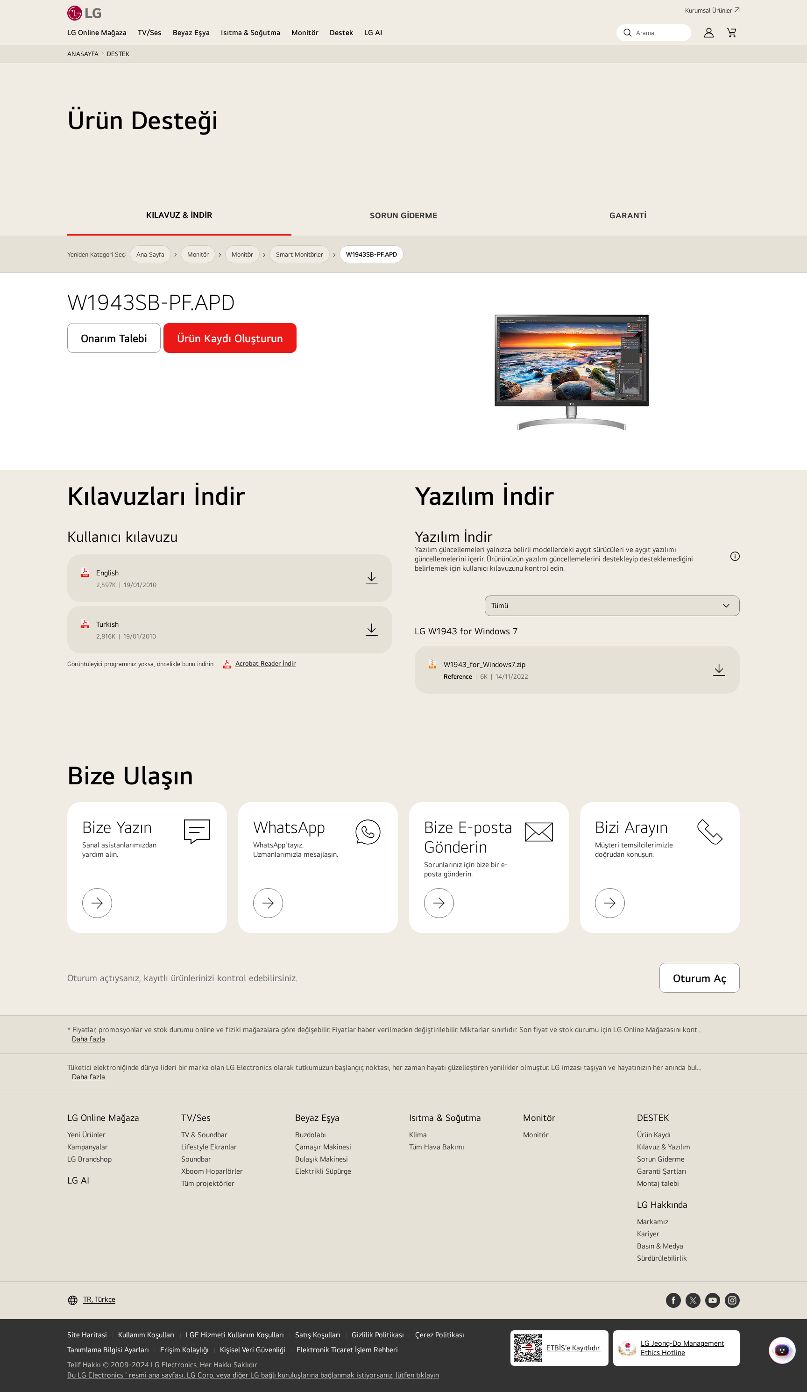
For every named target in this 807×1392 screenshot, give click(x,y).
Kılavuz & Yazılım (663, 1146)
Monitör (305, 32)
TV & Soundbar (204, 1134)
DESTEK (118, 53)
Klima (418, 1134)
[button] (653, 32)
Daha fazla (88, 1038)
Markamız (652, 1221)
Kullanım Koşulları (146, 1334)
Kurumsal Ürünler (708, 10)
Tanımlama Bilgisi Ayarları (108, 1349)
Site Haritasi (87, 1334)
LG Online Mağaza (97, 32)
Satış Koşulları (317, 1334)
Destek (341, 32)
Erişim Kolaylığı (184, 1349)
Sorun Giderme (661, 1159)
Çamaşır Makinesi (323, 1146)
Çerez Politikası (439, 1334)
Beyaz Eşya (191, 32)
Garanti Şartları (662, 1171)
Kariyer (648, 1233)
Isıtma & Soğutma (250, 32)
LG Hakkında (662, 1204)
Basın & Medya (660, 1245)
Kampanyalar (87, 1146)
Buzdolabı (310, 1134)
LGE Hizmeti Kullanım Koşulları (235, 1334)
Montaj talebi (658, 1183)
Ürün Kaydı (654, 1134)
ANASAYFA (83, 53)
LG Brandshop (89, 1159)
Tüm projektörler (207, 1183)
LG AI (373, 32)
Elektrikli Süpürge (323, 1171)
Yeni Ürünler (86, 1134)
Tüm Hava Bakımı (436, 1146)
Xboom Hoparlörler (212, 1171)
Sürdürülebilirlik (662, 1258)
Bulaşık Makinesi (321, 1159)
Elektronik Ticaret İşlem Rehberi (347, 1349)
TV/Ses (150, 32)
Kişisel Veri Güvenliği (252, 1349)
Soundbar (196, 1159)
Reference (458, 676)
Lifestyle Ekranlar (209, 1146)
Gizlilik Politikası (378, 1334)
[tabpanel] (403, 476)
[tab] (179, 217)
